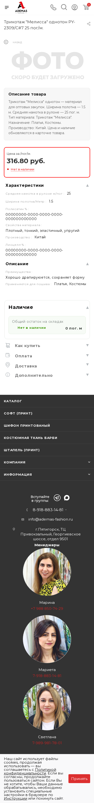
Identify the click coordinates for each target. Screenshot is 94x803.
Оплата (22, 356)
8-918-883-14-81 (48, 510)
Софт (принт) (18, 413)
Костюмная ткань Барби (30, 438)
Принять (79, 778)
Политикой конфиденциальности (30, 771)
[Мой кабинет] (75, 9)
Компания (14, 462)
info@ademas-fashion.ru (50, 519)
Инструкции (15, 798)
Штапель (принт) (22, 450)
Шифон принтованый (27, 425)
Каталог (13, 401)
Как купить (26, 345)
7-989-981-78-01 (47, 743)
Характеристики (25, 185)
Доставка (25, 366)
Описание (17, 264)
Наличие (20, 307)
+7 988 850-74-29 (47, 608)
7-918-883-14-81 (47, 675)
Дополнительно (33, 375)
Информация (18, 474)
